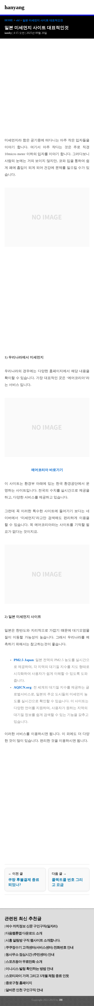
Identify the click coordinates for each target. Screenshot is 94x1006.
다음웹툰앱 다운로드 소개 (24, 933)
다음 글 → (67, 879)
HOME (9, 20)
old (18, 20)
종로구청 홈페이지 (19, 983)
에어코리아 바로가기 (47, 470)
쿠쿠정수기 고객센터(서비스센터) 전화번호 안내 (39, 947)
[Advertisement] (47, 88)
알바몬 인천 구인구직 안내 (24, 990)
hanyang (14, 7)
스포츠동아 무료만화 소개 (24, 961)
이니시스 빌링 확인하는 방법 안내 (29, 969)
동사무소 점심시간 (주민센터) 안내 (30, 954)
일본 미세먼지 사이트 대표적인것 (43, 20)
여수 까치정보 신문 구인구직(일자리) (31, 926)
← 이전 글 (23, 879)
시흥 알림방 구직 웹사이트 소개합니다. (33, 940)
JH (61, 999)
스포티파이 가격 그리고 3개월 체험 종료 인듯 (37, 976)
